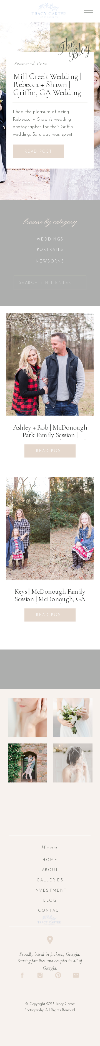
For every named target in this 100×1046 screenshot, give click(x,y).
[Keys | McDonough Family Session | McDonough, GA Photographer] (50, 528)
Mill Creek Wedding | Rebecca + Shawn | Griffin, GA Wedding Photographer (47, 88)
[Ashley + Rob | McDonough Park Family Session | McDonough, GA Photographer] (50, 364)
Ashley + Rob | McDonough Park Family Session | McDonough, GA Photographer (50, 435)
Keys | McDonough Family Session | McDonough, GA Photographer (50, 599)
